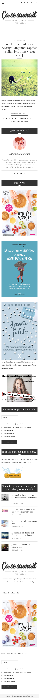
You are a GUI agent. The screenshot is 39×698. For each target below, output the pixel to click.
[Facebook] (24, 2)
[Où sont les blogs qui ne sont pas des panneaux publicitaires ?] (5, 497)
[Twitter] (21, 2)
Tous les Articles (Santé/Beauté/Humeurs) (17, 427)
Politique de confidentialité (11, 593)
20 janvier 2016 (16, 538)
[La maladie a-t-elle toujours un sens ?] (5, 523)
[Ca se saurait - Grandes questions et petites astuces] (20, 17)
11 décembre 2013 (17, 550)
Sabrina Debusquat (20, 121)
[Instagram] (31, 2)
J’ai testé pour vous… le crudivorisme (21, 545)
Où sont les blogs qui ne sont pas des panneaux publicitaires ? (24, 497)
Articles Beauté (8, 433)
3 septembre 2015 (17, 503)
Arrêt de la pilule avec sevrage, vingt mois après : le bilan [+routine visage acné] (19, 49)
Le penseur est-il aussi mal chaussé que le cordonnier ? (23, 534)
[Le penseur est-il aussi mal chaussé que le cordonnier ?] (5, 535)
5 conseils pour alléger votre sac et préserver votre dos (23, 510)
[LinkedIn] (27, 2)
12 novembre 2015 (17, 527)
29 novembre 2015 (20, 41)
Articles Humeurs (9, 436)
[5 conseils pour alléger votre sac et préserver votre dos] (5, 510)
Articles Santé (8, 430)
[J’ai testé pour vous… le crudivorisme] (5, 547)
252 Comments (25, 118)
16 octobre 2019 (17, 515)
